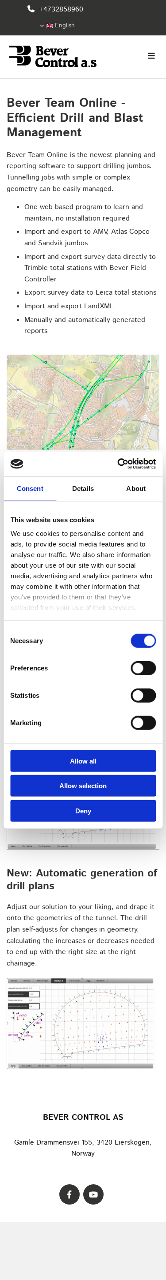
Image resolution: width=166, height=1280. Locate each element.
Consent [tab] (30, 488)
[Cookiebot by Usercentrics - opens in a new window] (118, 464)
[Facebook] (69, 1194)
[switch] (143, 668)
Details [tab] (83, 488)
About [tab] (136, 488)
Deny (83, 810)
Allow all (83, 760)
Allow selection (83, 786)
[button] (133, 57)
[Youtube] (93, 1194)
